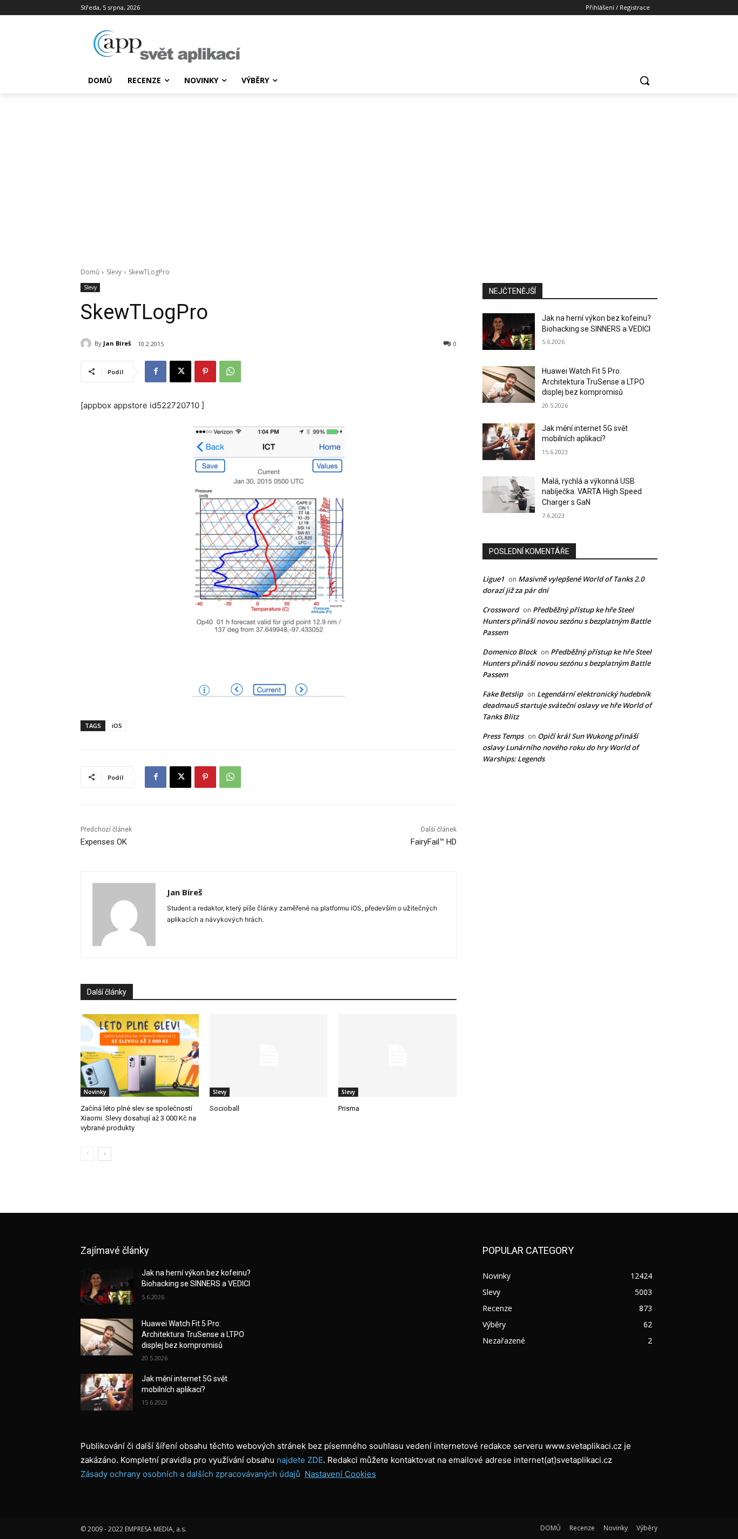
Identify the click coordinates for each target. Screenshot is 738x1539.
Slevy (114, 271)
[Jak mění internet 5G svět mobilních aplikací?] (508, 441)
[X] (180, 371)
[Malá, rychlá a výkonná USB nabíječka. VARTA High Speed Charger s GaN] (508, 494)
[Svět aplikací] (166, 46)
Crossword (500, 610)
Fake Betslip (502, 694)
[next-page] (104, 1154)
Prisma (348, 1108)
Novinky (95, 1092)
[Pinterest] (205, 371)
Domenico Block (509, 652)
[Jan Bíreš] (87, 343)
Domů (89, 271)
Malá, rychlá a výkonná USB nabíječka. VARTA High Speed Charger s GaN (592, 492)
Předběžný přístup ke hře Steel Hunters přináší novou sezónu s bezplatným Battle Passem (566, 621)
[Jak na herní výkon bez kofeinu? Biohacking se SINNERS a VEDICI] (508, 331)
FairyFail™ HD (434, 842)
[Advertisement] (369, 174)
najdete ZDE (300, 1460)
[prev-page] (87, 1154)
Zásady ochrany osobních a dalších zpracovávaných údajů (190, 1474)
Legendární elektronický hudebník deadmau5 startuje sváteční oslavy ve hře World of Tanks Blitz (567, 705)
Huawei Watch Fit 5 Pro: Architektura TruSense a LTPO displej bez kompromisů (593, 381)
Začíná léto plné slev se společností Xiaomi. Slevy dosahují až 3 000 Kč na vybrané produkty (138, 1118)
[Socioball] (269, 1055)
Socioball (224, 1108)
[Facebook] (155, 371)
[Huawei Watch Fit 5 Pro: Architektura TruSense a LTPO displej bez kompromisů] (508, 384)
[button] (645, 80)
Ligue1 (493, 579)
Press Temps (503, 736)
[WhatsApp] (230, 371)
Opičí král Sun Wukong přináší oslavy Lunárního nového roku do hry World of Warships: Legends (560, 747)
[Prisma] (397, 1055)
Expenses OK (103, 842)
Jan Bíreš (117, 343)
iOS (117, 725)
